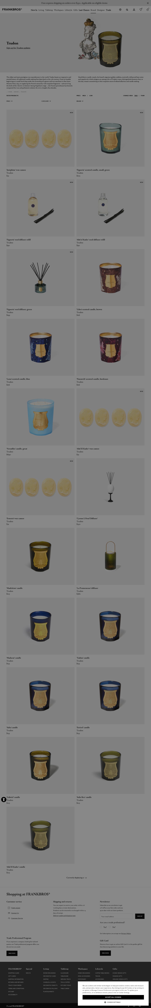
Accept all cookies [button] (113, 997)
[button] (113, 1002)
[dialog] (75, 504)
